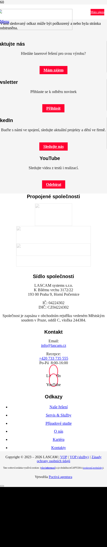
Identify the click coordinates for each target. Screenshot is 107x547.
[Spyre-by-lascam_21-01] (53, 241)
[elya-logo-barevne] (53, 214)
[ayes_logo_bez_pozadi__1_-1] (53, 255)
